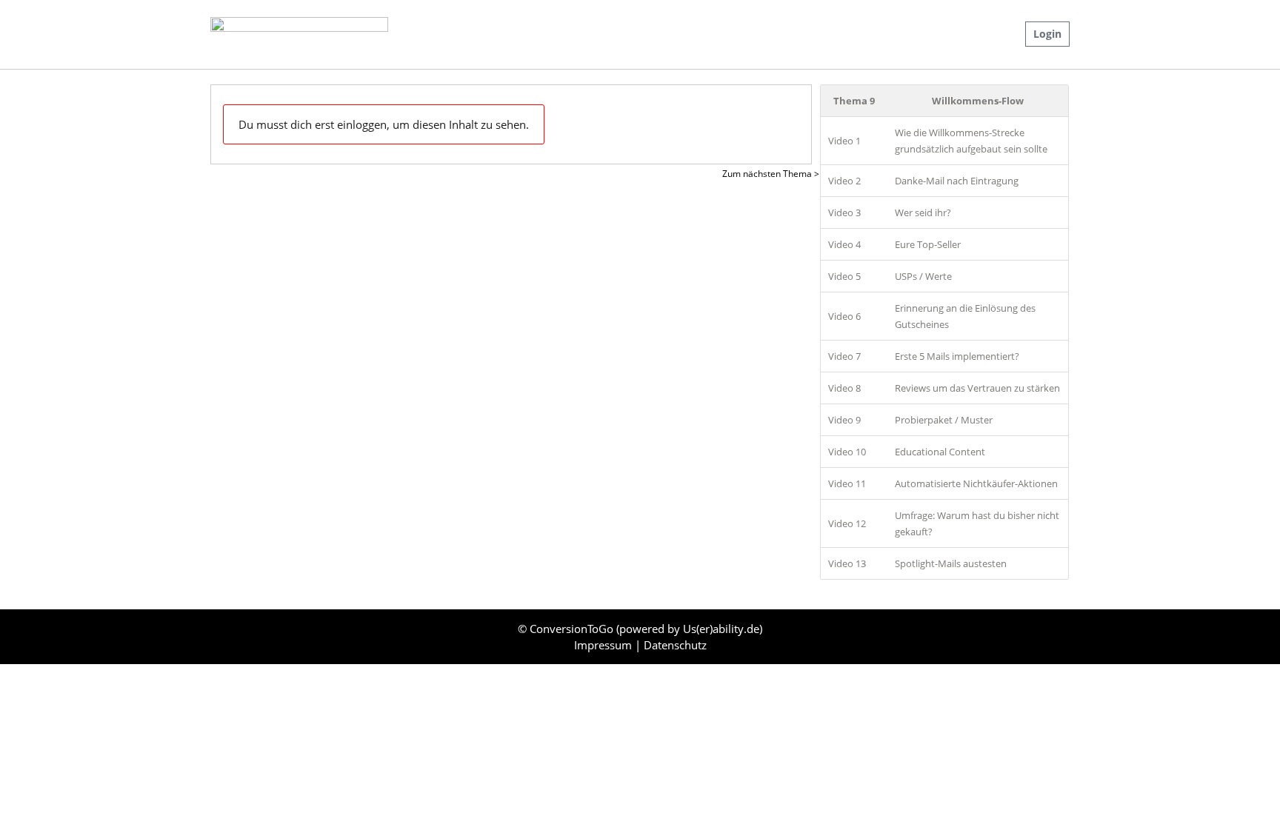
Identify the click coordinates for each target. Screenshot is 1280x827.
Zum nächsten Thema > (770, 173)
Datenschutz (675, 644)
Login (1047, 34)
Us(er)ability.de (721, 628)
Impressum (604, 644)
